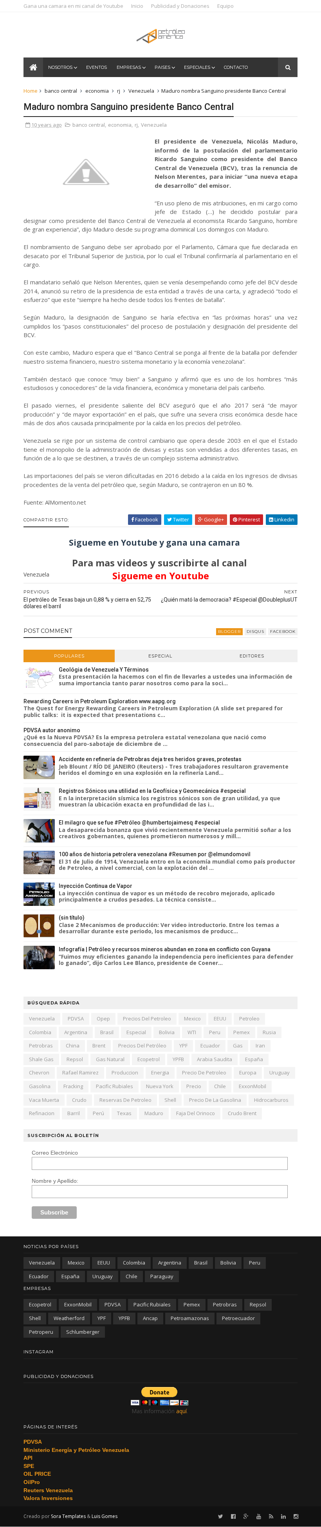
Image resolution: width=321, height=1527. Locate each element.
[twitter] (220, 1516)
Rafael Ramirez (80, 1072)
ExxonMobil (252, 1086)
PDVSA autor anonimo (51, 730)
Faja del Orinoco (195, 1113)
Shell (170, 1099)
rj (118, 90)
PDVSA (76, 1018)
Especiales (197, 67)
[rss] (271, 1516)
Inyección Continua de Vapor (95, 886)
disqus (255, 631)
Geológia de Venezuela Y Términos (104, 669)
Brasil (107, 1032)
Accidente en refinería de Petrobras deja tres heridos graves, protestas (150, 759)
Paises (162, 67)
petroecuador (238, 1318)
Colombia (40, 1032)
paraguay (161, 1276)
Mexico (192, 1018)
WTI (192, 1032)
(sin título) (72, 917)
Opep (103, 1018)
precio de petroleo (204, 1072)
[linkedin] (283, 1516)
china (72, 1045)
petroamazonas (190, 1318)
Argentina (75, 1032)
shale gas (41, 1059)
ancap (150, 1318)
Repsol (75, 1059)
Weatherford (69, 1318)
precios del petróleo (142, 1045)
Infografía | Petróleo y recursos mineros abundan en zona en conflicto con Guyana (165, 949)
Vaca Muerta (44, 1099)
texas (124, 1113)
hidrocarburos (271, 1099)
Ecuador (210, 1045)
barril (73, 1113)
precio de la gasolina (215, 1099)
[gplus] (246, 1516)
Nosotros (60, 67)
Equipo (225, 5)
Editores (252, 656)
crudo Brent (242, 1113)
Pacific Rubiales (114, 1086)
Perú (98, 1113)
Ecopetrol (148, 1059)
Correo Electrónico (55, 1153)
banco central (61, 90)
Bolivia (167, 1032)
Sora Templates (68, 1516)
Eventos (96, 67)
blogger (229, 631)
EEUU (220, 1018)
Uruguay (279, 1072)
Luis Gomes (104, 1516)
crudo (79, 1099)
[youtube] (258, 1516)
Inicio (137, 5)
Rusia (269, 1032)
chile (220, 1086)
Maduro (153, 1113)
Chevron (39, 1072)
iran (260, 1045)
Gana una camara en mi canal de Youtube (73, 5)
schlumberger (82, 1331)
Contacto (236, 67)
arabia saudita (214, 1059)
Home (30, 90)
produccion (125, 1072)
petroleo (249, 1018)
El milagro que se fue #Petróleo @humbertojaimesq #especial (139, 822)
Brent (98, 1045)
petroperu (41, 1331)
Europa (247, 1072)
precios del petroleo (147, 1018)
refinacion (41, 1113)
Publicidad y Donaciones (180, 5)
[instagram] (296, 1516)
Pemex (241, 1032)
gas (238, 1045)
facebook (283, 631)
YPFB (178, 1059)
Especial (160, 656)
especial (136, 1032)
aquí (181, 1411)
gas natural (110, 1059)
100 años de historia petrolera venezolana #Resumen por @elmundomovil (155, 854)
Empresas (129, 67)
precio (193, 1086)
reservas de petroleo (125, 1099)
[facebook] (233, 1516)
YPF (183, 1045)
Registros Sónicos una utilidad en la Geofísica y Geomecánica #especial (152, 791)
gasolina (39, 1086)
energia (160, 1072)
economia (97, 90)
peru (214, 1032)
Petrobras (41, 1045)
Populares (69, 656)
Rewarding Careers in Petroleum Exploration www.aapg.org (99, 701)
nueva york (159, 1086)
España (254, 1059)
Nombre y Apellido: (55, 1181)
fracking (73, 1086)
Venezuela (141, 90)
